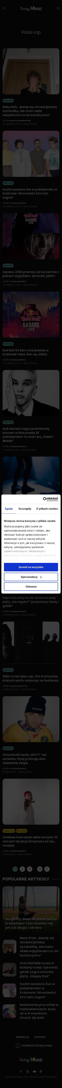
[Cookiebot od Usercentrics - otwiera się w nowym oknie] (43, 499)
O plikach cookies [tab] (47, 508)
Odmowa (31, 586)
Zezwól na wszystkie (31, 567)
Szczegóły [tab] (25, 508)
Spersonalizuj (29, 576)
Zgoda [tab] (9, 508)
